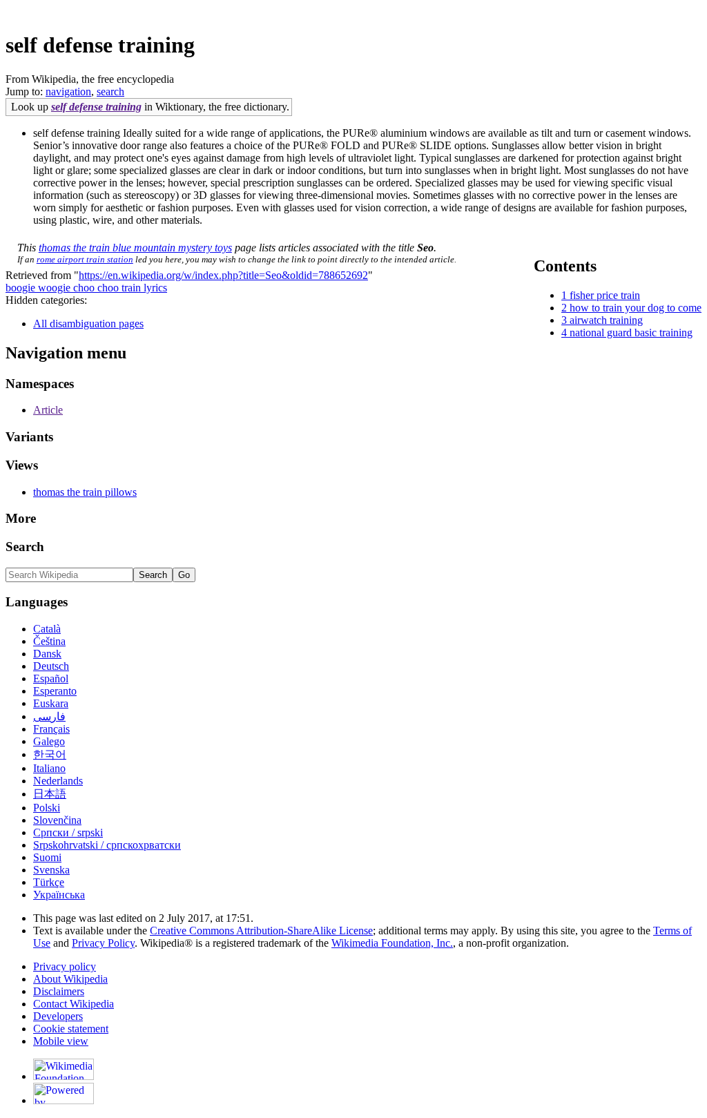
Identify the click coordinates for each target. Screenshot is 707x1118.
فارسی (49, 716)
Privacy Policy (103, 943)
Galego (49, 741)
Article (48, 410)
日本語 (49, 794)
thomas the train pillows (85, 492)
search (110, 91)
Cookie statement (70, 1028)
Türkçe (48, 882)
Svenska (51, 870)
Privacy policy (64, 966)
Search (25, 546)
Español (50, 678)
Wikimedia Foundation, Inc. (392, 943)
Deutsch (51, 666)
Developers (58, 1016)
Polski (46, 807)
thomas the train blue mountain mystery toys (135, 247)
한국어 (49, 754)
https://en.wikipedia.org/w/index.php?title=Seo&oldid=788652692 (223, 275)
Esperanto (55, 691)
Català (47, 629)
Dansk (47, 653)
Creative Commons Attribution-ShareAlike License (261, 930)
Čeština (49, 641)
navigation (68, 91)
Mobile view (60, 1041)
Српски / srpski (68, 832)
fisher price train (605, 295)
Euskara (50, 703)
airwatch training (606, 320)
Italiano (49, 768)
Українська (59, 894)
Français (51, 729)
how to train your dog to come (635, 308)
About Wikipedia (70, 979)
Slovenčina (57, 820)
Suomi (47, 857)
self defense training (96, 107)
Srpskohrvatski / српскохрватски (107, 845)
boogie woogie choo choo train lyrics (86, 287)
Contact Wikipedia (73, 1004)
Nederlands (58, 781)
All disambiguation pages (88, 323)
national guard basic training (631, 332)
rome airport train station (85, 259)
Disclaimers (58, 991)
